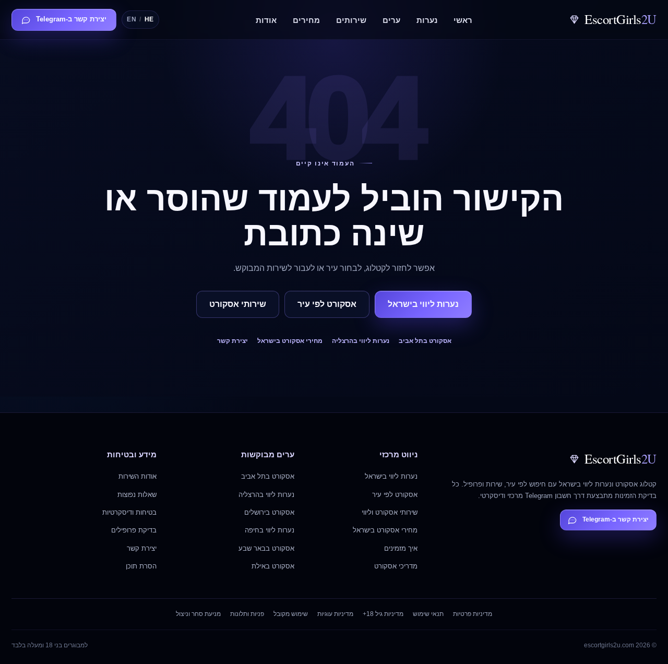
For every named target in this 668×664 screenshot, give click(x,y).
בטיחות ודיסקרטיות (129, 512)
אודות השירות (137, 476)
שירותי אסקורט (237, 304)
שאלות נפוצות (137, 495)
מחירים (306, 20)
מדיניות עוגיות (335, 614)
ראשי (463, 20)
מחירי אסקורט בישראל (290, 341)
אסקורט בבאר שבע (266, 548)
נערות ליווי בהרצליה (360, 341)
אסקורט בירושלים (269, 512)
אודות (266, 20)
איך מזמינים (401, 548)
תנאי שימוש (428, 614)
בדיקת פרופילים (134, 530)
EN (131, 19)
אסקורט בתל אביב (425, 341)
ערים (391, 20)
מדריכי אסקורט (396, 566)
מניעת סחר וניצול (198, 614)
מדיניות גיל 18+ (383, 614)
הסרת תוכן (141, 566)
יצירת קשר (232, 341)
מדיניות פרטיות (472, 614)
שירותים (351, 20)
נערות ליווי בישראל (423, 304)
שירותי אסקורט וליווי (390, 512)
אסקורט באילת (273, 566)
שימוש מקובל (290, 614)
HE (149, 19)
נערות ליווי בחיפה (269, 530)
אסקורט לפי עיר (326, 304)
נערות (426, 20)
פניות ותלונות (247, 614)
